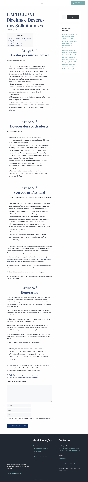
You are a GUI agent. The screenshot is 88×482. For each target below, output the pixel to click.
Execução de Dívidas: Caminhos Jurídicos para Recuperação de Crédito (70, 60)
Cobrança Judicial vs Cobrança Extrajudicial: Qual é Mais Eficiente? (69, 53)
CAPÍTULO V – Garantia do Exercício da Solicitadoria (23, 376)
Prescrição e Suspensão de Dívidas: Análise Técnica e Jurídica (69, 36)
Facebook (11, 473)
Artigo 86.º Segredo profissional (18, 43)
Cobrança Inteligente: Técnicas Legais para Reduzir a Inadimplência (69, 67)
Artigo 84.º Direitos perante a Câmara (20, 38)
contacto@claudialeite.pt (67, 464)
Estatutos (11, 374)
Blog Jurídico (37, 451)
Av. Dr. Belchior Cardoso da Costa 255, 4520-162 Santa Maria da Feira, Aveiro (69, 451)
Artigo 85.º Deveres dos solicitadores (20, 41)
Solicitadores (37, 454)
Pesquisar (73, 17)
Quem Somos (37, 446)
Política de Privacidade (40, 456)
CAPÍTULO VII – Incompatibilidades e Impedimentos (23, 377)
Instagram (18, 473)
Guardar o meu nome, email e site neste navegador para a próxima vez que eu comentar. (29, 420)
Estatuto (29, 74)
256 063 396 (62, 458)
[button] (41, 3)
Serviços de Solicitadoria (40, 448)
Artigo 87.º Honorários (15, 45)
